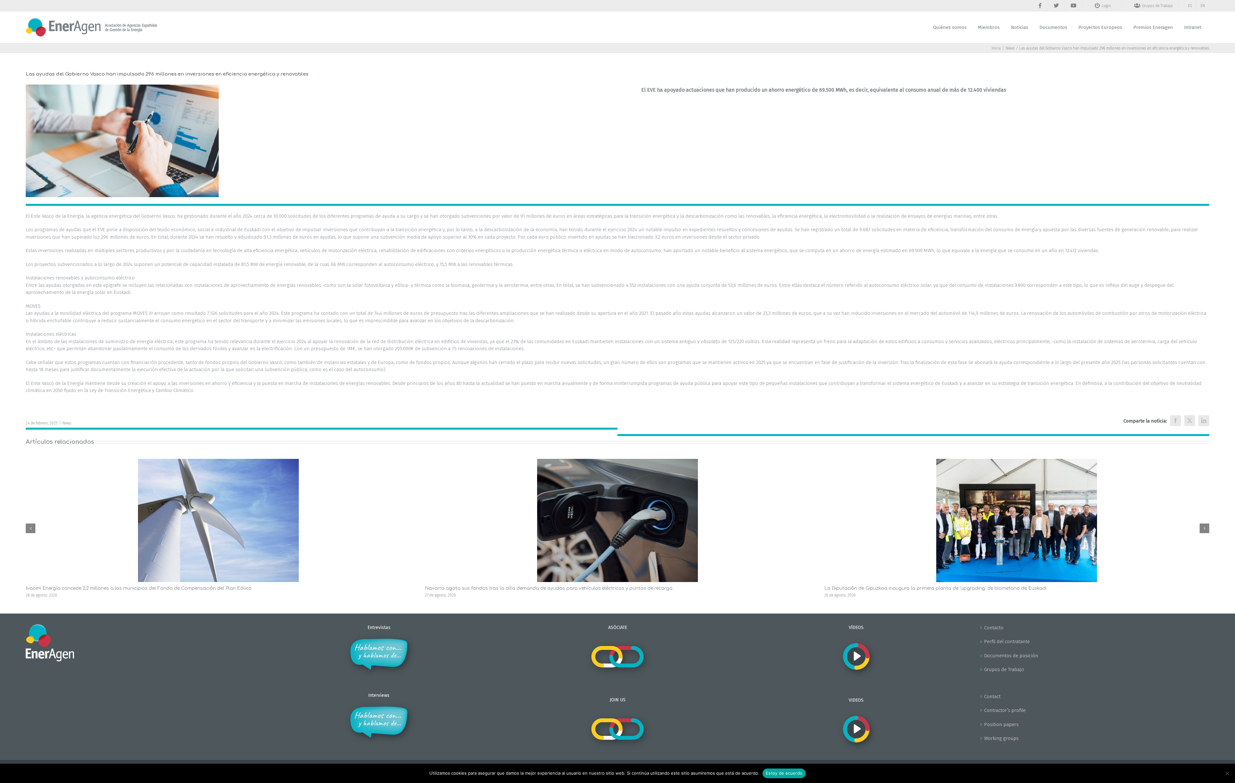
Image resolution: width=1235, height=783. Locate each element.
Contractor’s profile (1005, 710)
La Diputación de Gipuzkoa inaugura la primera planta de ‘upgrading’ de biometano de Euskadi (935, 588)
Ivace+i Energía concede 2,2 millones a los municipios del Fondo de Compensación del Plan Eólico (139, 588)
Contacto (993, 628)
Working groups (1001, 738)
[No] (1227, 773)
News (66, 423)
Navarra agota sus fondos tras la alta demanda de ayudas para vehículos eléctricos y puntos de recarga (548, 588)
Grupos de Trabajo (1004, 669)
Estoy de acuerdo (784, 773)
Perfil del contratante (1007, 641)
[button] (30, 528)
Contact (992, 696)
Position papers (1001, 724)
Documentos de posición (1011, 656)
